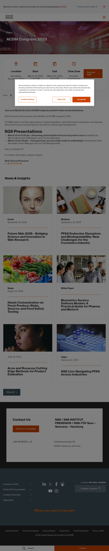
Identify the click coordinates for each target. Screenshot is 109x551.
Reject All (61, 100)
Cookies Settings (27, 100)
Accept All (81, 100)
